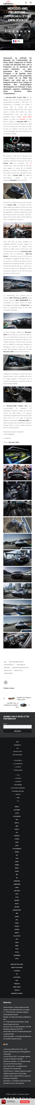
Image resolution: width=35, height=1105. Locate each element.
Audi (17, 819)
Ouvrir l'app (24, 1102)
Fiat (17, 855)
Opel (17, 919)
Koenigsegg (17, 881)
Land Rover (17, 890)
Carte (17, 742)
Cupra (16, 842)
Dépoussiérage (18, 784)
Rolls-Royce (16, 936)
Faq (17, 748)
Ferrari (17, 852)
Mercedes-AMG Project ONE (20, 667)
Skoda (16, 942)
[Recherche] (25, 2)
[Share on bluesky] (29, 31)
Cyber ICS (18, 794)
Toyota (17, 952)
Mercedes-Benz (17, 910)
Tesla (16, 949)
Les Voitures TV (18, 760)
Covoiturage (16, 977)
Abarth (17, 806)
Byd (17, 832)
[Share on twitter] (9, 31)
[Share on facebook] (6, 31)
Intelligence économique (18, 788)
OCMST (18, 797)
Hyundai (17, 865)
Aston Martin (27, 117)
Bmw (17, 826)
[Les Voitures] (9, 2)
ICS (18, 801)
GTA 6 (18, 775)
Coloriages (17, 970)
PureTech (16, 990)
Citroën (17, 839)
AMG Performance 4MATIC (16, 661)
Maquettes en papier (16, 967)
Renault (17, 932)
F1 (31, 163)
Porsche (17, 929)
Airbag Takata (17, 987)
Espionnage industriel (18, 791)
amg (5, 661)
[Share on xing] (15, 35)
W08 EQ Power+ (8, 673)
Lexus (16, 894)
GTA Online (18, 781)
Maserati (16, 900)
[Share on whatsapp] (25, 31)
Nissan (17, 916)
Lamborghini (17, 884)
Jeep (17, 874)
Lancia (17, 887)
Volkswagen (17, 955)
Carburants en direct (17, 993)
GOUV (16, 980)
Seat (17, 939)
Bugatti (17, 829)
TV (6, 1044)
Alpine (17, 813)
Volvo (16, 958)
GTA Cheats (18, 778)
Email (5, 724)
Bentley (17, 823)
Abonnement (17, 745)
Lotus (16, 897)
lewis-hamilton (21, 664)
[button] (30, 2)
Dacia (16, 845)
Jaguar (17, 871)
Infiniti (17, 868)
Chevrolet (17, 835)
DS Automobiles (17, 848)
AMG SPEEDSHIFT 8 (9, 664)
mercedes (7, 667)
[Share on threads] (13, 31)
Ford (17, 858)
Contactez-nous (17, 751)
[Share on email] (19, 35)
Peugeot (17, 926)
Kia (17, 877)
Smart (17, 945)
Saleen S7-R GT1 (18, 670)
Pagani (17, 923)
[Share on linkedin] (21, 31)
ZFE (17, 974)
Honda (17, 861)
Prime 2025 (17, 983)
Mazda (17, 903)
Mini (17, 913)
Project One (8, 670)
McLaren (22, 119)
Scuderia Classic (18, 770)
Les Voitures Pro (18, 763)
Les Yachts (18, 767)
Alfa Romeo (17, 810)
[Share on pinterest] (17, 31)
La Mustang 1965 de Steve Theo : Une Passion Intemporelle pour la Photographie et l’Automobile (17, 1051)
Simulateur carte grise (17, 964)
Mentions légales (17, 754)
